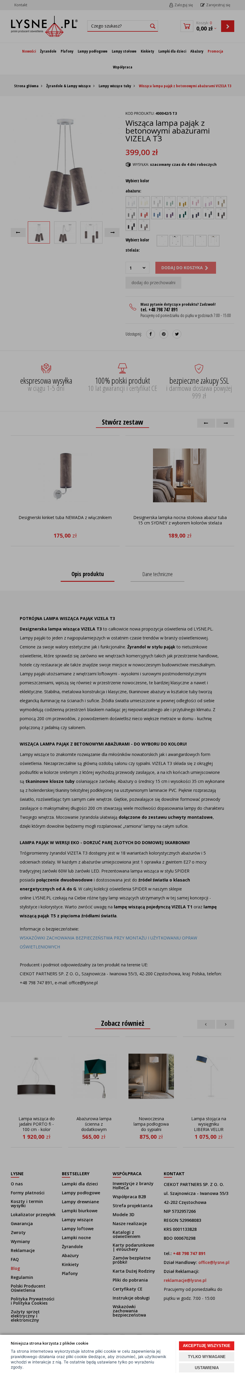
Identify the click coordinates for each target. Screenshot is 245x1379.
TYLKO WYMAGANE (207, 1356)
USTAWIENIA (207, 1368)
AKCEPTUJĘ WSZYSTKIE (206, 1345)
